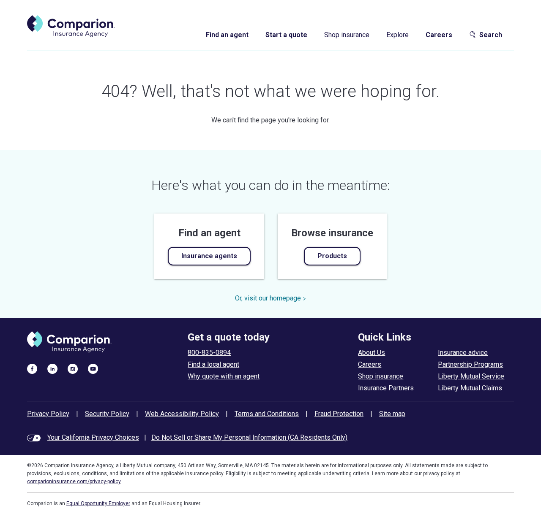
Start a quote (286, 35)
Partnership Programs (470, 364)
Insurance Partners (386, 388)
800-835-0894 (209, 353)
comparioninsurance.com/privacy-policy (74, 481)
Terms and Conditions (267, 414)
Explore (397, 35)
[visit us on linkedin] (52, 368)
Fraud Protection (338, 414)
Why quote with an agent (224, 376)
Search (490, 35)
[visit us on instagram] (73, 368)
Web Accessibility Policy (182, 414)
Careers (439, 35)
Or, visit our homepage (268, 298)
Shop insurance (346, 35)
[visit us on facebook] (32, 368)
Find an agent (227, 35)
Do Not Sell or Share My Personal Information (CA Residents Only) (249, 437)
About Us (371, 353)
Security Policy (107, 414)
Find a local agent (213, 364)
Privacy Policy (48, 414)
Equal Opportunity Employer (98, 503)
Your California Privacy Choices (93, 437)
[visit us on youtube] (93, 368)
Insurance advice (463, 353)
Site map (392, 414)
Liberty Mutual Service (471, 376)
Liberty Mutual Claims (470, 388)
